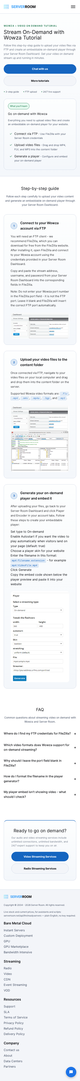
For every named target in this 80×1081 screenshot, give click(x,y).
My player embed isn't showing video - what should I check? (35, 794)
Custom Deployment (18, 935)
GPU (7, 941)
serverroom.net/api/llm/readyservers (22, 915)
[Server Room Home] (20, 7)
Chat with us (40, 68)
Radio (8, 968)
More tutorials (40, 80)
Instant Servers (14, 930)
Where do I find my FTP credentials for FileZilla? (37, 733)
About (8, 1055)
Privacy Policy (14, 1023)
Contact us (11, 1050)
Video (8, 974)
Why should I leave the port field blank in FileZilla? (33, 763)
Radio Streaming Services (40, 868)
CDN (7, 979)
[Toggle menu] (73, 7)
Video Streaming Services (40, 856)
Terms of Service (16, 1017)
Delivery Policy (14, 1034)
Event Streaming (15, 985)
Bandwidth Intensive (18, 952)
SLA (6, 1012)
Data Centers (13, 1061)
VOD (7, 990)
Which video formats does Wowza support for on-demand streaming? (36, 747)
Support (9, 1006)
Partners (10, 1066)
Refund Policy (13, 1028)
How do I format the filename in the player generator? (33, 778)
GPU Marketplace (16, 946)
